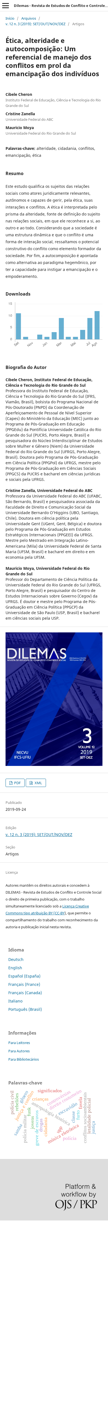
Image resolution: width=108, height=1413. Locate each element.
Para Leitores (19, 1042)
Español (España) (24, 976)
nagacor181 (11, 1321)
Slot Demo (9, 1302)
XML (38, 782)
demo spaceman (15, 1359)
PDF (17, 782)
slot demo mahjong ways (23, 1227)
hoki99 (6, 1368)
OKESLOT (8, 1245)
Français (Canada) (25, 992)
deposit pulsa (12, 1283)
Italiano (15, 1001)
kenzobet (8, 1236)
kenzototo (9, 1255)
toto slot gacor (13, 1349)
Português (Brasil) (25, 1009)
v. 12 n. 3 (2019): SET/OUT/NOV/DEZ (35, 23)
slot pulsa (9, 1312)
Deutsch (16, 959)
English (15, 967)
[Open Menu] (5, 5)
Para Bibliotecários (23, 1059)
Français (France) (24, 984)
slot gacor (9, 1274)
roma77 (7, 1330)
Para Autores (19, 1050)
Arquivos (28, 18)
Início (10, 18)
